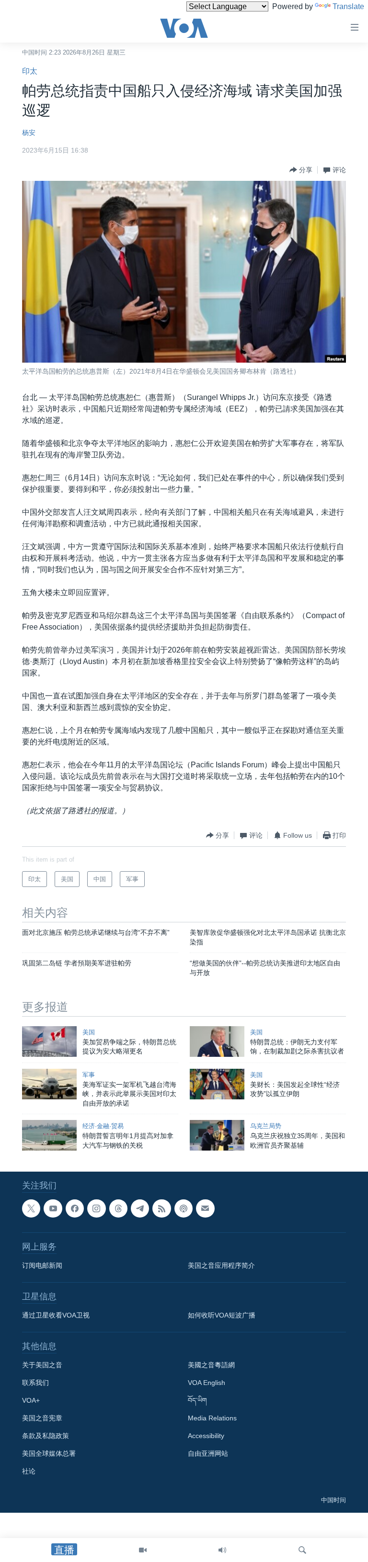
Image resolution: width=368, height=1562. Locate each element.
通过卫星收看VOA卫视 (56, 1315)
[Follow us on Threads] (118, 1208)
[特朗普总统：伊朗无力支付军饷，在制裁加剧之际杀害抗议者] (217, 1041)
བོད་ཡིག (197, 1401)
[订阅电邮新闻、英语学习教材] (205, 1208)
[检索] (302, 1550)
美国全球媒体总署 (49, 1454)
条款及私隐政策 (45, 1436)
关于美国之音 (42, 1365)
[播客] (183, 1208)
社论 (28, 1471)
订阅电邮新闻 (42, 1266)
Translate (348, 6)
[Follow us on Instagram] (96, 1208)
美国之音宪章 (42, 1418)
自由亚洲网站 (208, 1454)
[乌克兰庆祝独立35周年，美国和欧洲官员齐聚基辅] (217, 1135)
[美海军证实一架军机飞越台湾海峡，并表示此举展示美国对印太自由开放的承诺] (49, 1084)
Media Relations (212, 1418)
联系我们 (35, 1383)
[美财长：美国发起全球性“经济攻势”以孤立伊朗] (217, 1084)
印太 (29, 71)
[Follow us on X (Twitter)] (31, 1208)
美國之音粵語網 (211, 1365)
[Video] (142, 1550)
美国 (88, 1032)
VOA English (206, 1383)
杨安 (28, 132)
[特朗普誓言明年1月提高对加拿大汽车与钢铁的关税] (49, 1135)
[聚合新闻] (161, 1208)
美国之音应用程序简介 (221, 1266)
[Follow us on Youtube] (53, 1208)
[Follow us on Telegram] (140, 1208)
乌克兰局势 (265, 1126)
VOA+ (31, 1401)
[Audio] (222, 1550)
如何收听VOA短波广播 (221, 1315)
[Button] (300, 170)
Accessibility (206, 1436)
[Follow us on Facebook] (75, 1208)
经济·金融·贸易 (103, 1126)
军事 (88, 1074)
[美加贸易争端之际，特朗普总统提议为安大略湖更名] (49, 1041)
